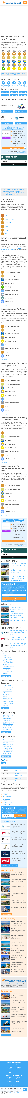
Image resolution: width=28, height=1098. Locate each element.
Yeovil (6, 230)
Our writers (18, 1066)
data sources (14, 194)
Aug (7, 95)
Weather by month (8, 86)
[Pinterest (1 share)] (7, 760)
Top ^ (3, 763)
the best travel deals (13, 984)
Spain (17, 1080)
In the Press (16, 1070)
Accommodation (7, 796)
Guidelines (18, 1067)
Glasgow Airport (7, 727)
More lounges (6, 756)
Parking (10, 1081)
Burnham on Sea (9, 219)
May (21, 92)
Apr (16, 92)
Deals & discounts (25, 86)
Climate (10, 1082)
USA (17, 1082)
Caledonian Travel (8, 703)
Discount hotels (7, 691)
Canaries (18, 1077)
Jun (25, 92)
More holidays (6, 676)
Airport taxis (6, 799)
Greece (18, 1078)
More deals (5, 708)
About (10, 1064)
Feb (7, 92)
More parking (6, 732)
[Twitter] (4, 760)
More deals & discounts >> (10, 865)
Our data (18, 1064)
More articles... (7, 914)
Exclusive (6, 138)
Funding (18, 1068)
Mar (12, 92)
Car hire (5, 801)
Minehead (8, 223)
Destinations (13, 85)
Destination (4, 159)
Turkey (17, 1081)
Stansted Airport (7, 717)
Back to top (4, 305)
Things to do (6, 804)
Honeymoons (6, 668)
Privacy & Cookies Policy (14, 1092)
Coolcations (6, 670)
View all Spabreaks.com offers (21, 152)
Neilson (5, 696)
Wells (6, 226)
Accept (25, 1089)
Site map (11, 1070)
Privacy (10, 1067)
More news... (6, 1035)
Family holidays (7, 657)
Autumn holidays (7, 664)
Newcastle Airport (8, 729)
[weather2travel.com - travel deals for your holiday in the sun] (11, 3)
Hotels (5, 794)
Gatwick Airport (7, 726)
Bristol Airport (7, 718)
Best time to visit (3, 86)
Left (16, 780)
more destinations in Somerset (11, 248)
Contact (10, 1066)
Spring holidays (7, 661)
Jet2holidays (6, 694)
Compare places (7, 671)
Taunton (7, 215)
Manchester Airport (8, 715)
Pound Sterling (19, 775)
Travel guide (19, 85)
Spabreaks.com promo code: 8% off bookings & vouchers (13, 128)
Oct (16, 95)
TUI (4, 693)
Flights (10, 1078)
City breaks (6, 655)
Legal (10, 1068)
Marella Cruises (7, 698)
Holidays (5, 793)
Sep (12, 95)
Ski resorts (6, 673)
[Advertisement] (14, 20)
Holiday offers (7, 685)
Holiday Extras (7, 700)
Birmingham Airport (8, 722)
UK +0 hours (18, 770)
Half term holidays (8, 659)
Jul (3, 95)
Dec (25, 95)
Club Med (5, 705)
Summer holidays (8, 662)
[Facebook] (2, 760)
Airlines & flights (7, 689)
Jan (3, 92)
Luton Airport (7, 720)
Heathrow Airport (8, 748)
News (10, 1072)
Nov (21, 95)
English (17, 773)
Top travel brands (8, 687)
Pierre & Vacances (8, 701)
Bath (6, 234)
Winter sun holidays (8, 666)
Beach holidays (7, 654)
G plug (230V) (18, 778)
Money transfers (7, 802)
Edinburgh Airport (8, 724)
